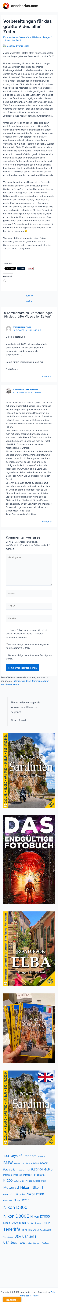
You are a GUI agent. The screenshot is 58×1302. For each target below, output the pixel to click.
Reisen (46, 1222)
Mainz (36, 1180)
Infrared (7, 1174)
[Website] (29, 619)
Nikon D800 (15, 1207)
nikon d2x (8, 1194)
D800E (44, 1163)
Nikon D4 (20, 1194)
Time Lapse (8, 1237)
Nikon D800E (16, 1216)
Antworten (46, 376)
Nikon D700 (21, 1200)
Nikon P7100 (26, 1222)
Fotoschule (21, 1170)
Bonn (29, 1163)
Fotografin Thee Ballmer (25, 389)
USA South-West (14, 1242)
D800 (36, 1163)
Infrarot (17, 1174)
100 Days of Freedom (19, 1156)
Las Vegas (27, 1181)
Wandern (37, 1243)
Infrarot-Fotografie (34, 1174)
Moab (44, 1181)
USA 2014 (29, 1236)
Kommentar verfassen (14, 37)
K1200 (8, 1180)
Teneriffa (11, 1229)
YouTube (45, 1243)
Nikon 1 (37, 1187)
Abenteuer (42, 1156)
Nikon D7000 (40, 1216)
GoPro (48, 1169)
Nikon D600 (7, 1201)
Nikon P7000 (10, 1222)
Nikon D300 (35, 1194)
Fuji (28, 1169)
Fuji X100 (37, 1169)
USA (17, 1236)
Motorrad (11, 1187)
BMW (8, 1162)
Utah (30, 1243)
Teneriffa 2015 (45, 1230)
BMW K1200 (19, 1163)
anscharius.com (24, 6)
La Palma (17, 1181)
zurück (29, 295)
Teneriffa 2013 (30, 1229)
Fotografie (9, 1169)
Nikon (25, 1187)
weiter (29, 301)
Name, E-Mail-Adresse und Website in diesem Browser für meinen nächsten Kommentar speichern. (27, 634)
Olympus (38, 1223)
